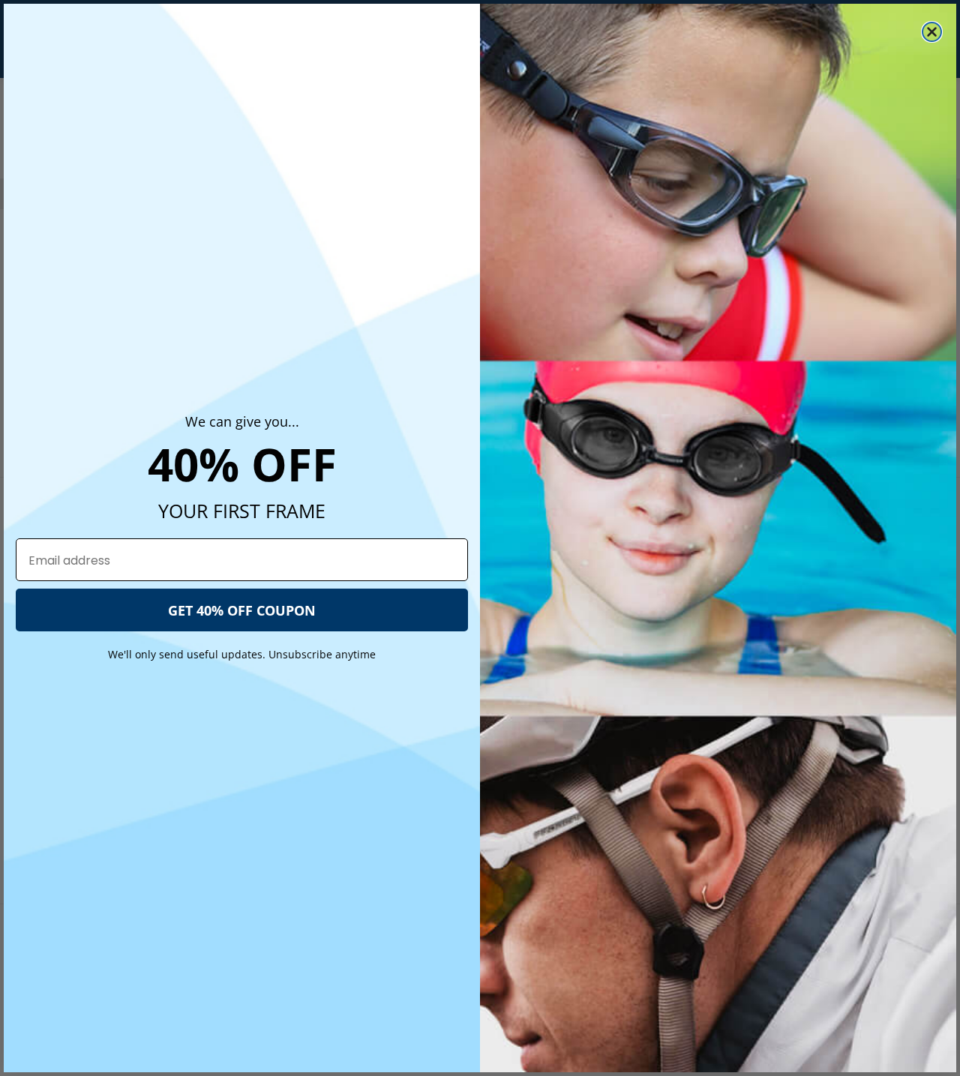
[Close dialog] (931, 31)
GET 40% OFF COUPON (242, 610)
